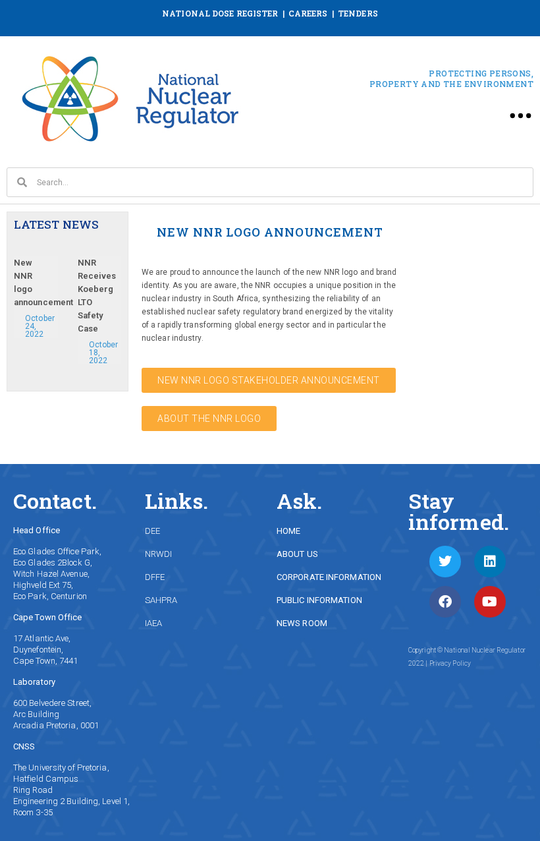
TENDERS (358, 13)
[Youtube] (490, 602)
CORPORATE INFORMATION (329, 577)
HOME (288, 531)
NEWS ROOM (302, 623)
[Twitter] (445, 561)
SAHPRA (161, 600)
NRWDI (159, 554)
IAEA (153, 623)
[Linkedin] (490, 561)
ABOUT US (297, 554)
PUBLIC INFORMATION (319, 600)
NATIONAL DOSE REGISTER (220, 13)
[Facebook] (445, 602)
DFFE (155, 577)
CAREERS (308, 13)
